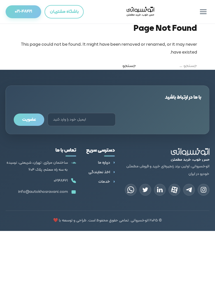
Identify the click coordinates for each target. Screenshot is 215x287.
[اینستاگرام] (203, 190)
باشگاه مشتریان (64, 11)
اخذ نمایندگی (99, 172)
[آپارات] (174, 190)
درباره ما (104, 163)
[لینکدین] (160, 190)
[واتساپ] (131, 190)
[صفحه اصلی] (140, 12)
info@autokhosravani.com (43, 192)
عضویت (29, 119)
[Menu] (203, 12)
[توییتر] (145, 190)
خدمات (104, 182)
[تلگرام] (189, 190)
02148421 (61, 181)
